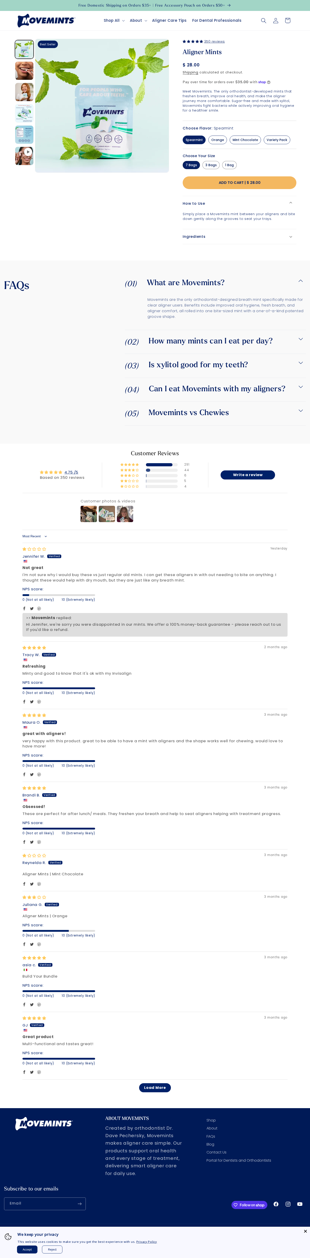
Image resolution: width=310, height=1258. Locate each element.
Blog (210, 1144)
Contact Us (216, 1152)
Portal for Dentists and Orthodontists (239, 1160)
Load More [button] (155, 1087)
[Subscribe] (80, 1203)
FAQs (211, 1136)
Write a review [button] (248, 474)
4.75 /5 (71, 472)
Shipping (190, 72)
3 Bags (211, 165)
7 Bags (191, 165)
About (136, 20)
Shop (211, 1120)
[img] (34, 549)
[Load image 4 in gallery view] (24, 113)
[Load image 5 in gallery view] (24, 134)
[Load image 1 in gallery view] (24, 49)
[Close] (305, 1231)
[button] (114, 20)
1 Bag (229, 165)
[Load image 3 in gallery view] (24, 92)
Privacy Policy (146, 1242)
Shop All (112, 20)
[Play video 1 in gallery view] (24, 156)
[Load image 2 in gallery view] (24, 70)
